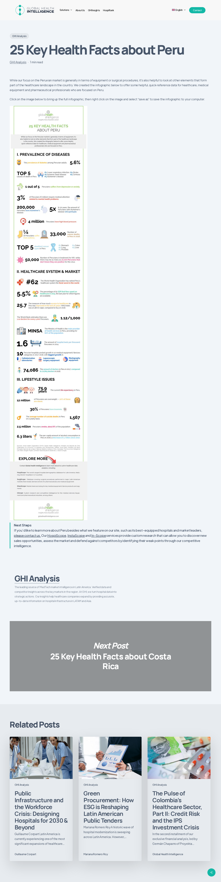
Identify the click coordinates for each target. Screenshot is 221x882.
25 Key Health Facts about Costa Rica (110, 656)
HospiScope (56, 535)
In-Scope (98, 535)
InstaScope (76, 535)
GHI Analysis (19, 36)
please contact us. (27, 535)
